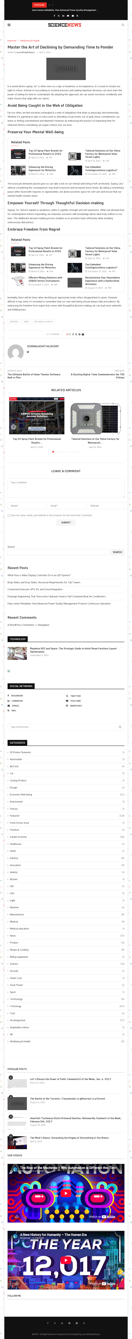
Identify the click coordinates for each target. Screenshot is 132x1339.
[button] (49, 5)
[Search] (122, 25)
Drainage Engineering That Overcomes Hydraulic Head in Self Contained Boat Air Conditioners (57, 596)
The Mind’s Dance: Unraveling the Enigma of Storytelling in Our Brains (69, 1137)
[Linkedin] (63, 15)
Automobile (67, 759)
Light (67, 900)
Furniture (67, 829)
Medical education (67, 928)
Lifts (67, 893)
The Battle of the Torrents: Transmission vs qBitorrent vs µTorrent (67, 1098)
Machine (67, 907)
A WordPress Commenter (21, 624)
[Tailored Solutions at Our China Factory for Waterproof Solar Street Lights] (75, 155)
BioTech (67, 766)
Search (11, 546)
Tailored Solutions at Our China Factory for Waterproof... (95, 441)
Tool (67, 1013)
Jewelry (67, 872)
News (67, 935)
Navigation (43, 624)
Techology (67, 1006)
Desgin (67, 787)
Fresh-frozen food (67, 822)
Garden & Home (67, 836)
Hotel (67, 851)
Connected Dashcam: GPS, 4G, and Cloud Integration (35, 589)
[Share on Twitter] (76, 334)
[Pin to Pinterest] (79, 334)
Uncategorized (67, 1020)
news (26, 321)
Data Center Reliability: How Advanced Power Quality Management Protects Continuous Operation (59, 603)
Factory (67, 808)
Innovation (67, 865)
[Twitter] (59, 15)
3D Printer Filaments (67, 752)
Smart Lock (67, 978)
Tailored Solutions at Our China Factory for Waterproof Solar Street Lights (102, 154)
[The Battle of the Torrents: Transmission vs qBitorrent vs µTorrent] (17, 1103)
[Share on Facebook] (73, 334)
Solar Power (67, 985)
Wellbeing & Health (43, 321)
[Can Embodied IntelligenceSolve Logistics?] (75, 170)
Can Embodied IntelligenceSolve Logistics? (101, 168)
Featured (14, 321)
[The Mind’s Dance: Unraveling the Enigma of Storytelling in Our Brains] (17, 1142)
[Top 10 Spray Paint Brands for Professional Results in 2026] (18, 154)
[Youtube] (68, 15)
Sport (67, 992)
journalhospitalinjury (25, 52)
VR (67, 1034)
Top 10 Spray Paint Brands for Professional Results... (37, 441)
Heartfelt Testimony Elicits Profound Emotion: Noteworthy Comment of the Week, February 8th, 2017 (75, 1120)
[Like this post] (69, 334)
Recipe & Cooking (67, 949)
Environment (67, 801)
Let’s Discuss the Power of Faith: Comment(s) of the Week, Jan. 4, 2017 (70, 1079)
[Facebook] (54, 15)
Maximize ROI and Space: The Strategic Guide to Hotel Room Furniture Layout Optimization (73, 650)
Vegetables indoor (67, 1027)
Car (67, 773)
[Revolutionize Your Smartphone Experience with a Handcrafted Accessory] (75, 282)
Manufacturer (67, 914)
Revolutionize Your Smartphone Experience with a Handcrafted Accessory (102, 281)
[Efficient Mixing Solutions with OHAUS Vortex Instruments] (18, 281)
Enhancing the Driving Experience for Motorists (42, 168)
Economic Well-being (67, 794)
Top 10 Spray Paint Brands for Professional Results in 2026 (45, 152)
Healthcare (67, 844)
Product (67, 942)
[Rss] (77, 15)
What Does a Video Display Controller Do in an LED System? (39, 575)
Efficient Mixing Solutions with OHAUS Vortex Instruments (45, 279)
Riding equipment (67, 956)
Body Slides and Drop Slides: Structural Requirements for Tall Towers (44, 582)
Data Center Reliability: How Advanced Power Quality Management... (65, 10)
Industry (67, 858)
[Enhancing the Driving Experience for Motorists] (18, 170)
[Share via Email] (83, 334)
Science (67, 963)
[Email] (73, 15)
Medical (67, 921)
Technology (67, 999)
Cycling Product (67, 780)
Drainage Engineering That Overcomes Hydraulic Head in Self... (62, 4)
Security (67, 971)
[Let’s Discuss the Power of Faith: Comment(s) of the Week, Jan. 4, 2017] (17, 1084)
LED (67, 886)
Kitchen (67, 879)
